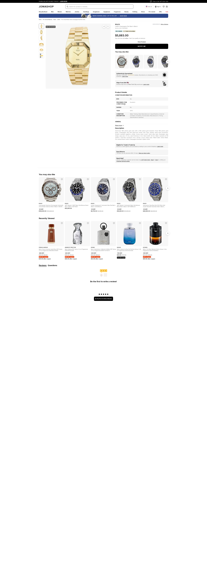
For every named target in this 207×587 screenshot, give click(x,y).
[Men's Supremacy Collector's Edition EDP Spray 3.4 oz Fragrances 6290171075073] (113, 223)
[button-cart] (167, 7)
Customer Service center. (123, 161)
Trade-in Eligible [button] (130, 31)
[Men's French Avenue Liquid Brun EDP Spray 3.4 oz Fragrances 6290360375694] (61, 223)
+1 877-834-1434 (145, 159)
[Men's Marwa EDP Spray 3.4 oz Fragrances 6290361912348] (87, 223)
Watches (68, 11)
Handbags (86, 11)
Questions (52, 265)
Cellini (58, 19)
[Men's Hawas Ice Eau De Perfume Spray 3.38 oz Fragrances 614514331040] (140, 223)
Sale (167, 11)
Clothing (134, 11)
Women (60, 11)
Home (40, 19)
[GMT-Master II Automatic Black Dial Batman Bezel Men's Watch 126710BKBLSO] (140, 179)
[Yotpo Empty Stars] (156, 24)
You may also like (122, 52)
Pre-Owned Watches (47, 19)
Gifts (160, 11)
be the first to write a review (103, 298)
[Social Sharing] (104, 26)
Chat (156, 159)
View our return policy (144, 153)
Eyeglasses (107, 11)
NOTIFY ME (142, 46)
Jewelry (77, 11)
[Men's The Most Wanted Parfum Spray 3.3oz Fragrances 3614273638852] (166, 223)
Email (152, 159)
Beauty (126, 11)
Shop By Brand (43, 11)
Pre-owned (152, 11)
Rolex (54, 19)
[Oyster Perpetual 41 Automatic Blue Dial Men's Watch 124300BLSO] (113, 179)
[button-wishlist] (164, 7)
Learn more (125, 76)
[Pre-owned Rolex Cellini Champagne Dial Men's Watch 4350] (107, 26)
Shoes (143, 11)
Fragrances (117, 11)
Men (52, 11)
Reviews (43, 265)
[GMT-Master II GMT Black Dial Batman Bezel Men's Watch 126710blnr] (87, 179)
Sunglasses (96, 11)
